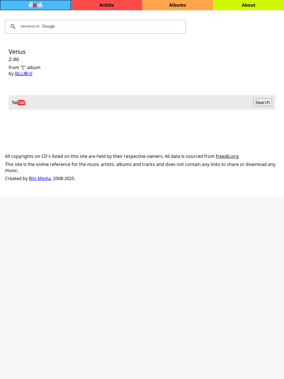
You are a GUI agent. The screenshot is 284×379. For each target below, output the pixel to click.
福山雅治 (23, 73)
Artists (106, 5)
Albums (177, 5)
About (248, 5)
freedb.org (227, 156)
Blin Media (40, 178)
